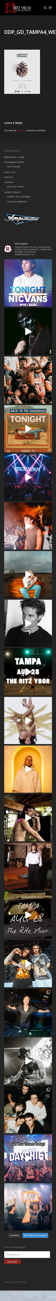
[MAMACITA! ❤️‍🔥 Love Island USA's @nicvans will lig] (28, 526)
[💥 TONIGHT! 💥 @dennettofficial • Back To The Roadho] (28, 428)
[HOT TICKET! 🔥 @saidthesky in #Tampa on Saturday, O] (28, 769)
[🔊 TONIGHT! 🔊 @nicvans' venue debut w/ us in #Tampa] (28, 282)
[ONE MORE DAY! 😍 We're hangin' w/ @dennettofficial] (28, 574)
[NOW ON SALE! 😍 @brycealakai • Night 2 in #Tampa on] (28, 477)
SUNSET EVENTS (12, 192)
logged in (21, 130)
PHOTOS (8, 177)
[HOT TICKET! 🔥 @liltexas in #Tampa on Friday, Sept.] (28, 1061)
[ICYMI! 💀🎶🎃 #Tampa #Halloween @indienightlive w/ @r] (28, 1109)
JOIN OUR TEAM (15, 186)
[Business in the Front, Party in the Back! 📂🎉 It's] (28, 866)
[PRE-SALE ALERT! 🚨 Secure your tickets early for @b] (28, 623)
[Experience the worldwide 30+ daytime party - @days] (28, 1158)
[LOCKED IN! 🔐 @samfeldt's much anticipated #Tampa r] (28, 1012)
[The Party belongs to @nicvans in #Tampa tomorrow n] (28, 380)
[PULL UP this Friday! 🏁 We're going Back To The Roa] (28, 671)
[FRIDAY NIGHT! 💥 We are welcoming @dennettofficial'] (28, 915)
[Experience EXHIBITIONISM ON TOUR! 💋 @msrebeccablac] (28, 720)
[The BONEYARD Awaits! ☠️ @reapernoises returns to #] (28, 331)
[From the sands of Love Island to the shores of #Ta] (28, 817)
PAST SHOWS (13, 166)
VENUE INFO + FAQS (14, 157)
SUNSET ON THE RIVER (18, 196)
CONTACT (9, 182)
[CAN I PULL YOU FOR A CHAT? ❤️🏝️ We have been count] (28, 1206)
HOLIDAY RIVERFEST (17, 201)
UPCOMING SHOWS (14, 162)
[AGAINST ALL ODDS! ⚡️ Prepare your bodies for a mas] (28, 963)
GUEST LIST (10, 172)
